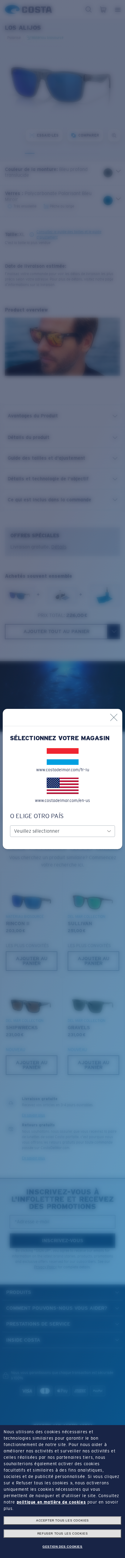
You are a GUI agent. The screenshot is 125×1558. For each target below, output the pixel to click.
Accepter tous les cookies (62, 1520)
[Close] (113, 717)
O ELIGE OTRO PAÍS (37, 816)
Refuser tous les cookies (62, 1533)
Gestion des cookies (62, 1546)
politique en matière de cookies (51, 1502)
